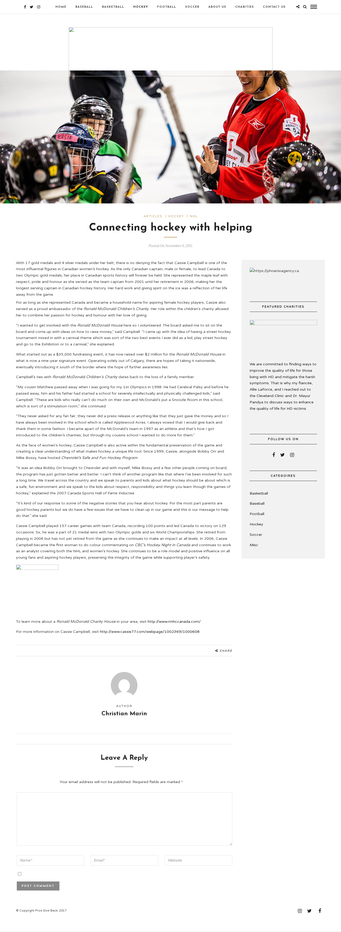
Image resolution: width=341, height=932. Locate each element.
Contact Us (274, 7)
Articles (153, 216)
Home (60, 7)
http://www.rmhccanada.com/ (174, 621)
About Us (217, 7)
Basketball (113, 7)
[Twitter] (282, 455)
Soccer (192, 7)
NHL (194, 216)
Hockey (140, 7)
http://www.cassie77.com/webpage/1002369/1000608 (150, 631)
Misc (254, 545)
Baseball (84, 7)
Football (166, 7)
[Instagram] (38, 7)
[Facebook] (273, 455)
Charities (244, 7)
